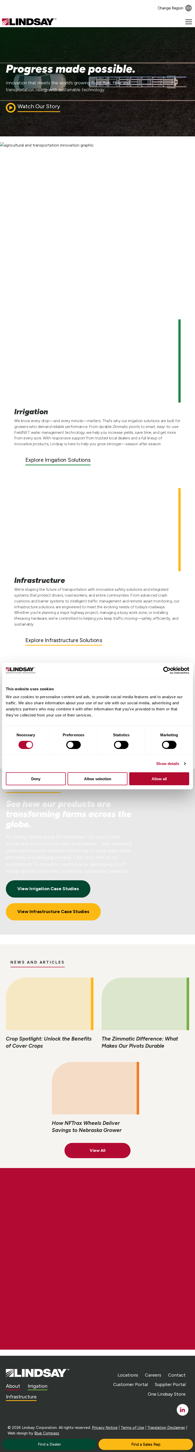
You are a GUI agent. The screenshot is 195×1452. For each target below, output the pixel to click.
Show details (167, 763)
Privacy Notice (105, 1427)
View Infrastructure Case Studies (53, 911)
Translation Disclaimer (166, 1427)
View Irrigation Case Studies (48, 888)
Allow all (159, 779)
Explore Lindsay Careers (52, 1243)
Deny (35, 779)
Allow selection (97, 779)
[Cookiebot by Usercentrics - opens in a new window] (167, 670)
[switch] (73, 745)
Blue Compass (46, 1433)
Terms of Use (132, 1427)
